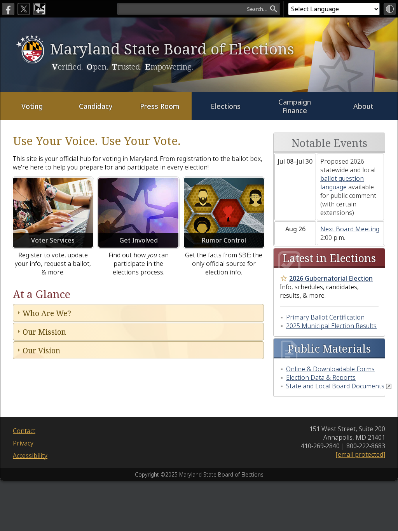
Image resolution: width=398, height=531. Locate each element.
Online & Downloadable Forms (330, 369)
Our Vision (41, 350)
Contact (24, 430)
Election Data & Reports (321, 377)
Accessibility (30, 455)
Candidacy (96, 106)
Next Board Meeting (349, 229)
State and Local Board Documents (335, 386)
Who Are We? (47, 313)
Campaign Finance (294, 106)
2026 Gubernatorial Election (331, 278)
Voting (32, 106)
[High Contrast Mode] (390, 9)
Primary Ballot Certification (325, 317)
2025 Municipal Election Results (331, 325)
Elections (226, 106)
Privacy (23, 443)
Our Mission (44, 332)
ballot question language (342, 182)
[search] (198, 9)
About (363, 106)
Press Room (159, 106)
